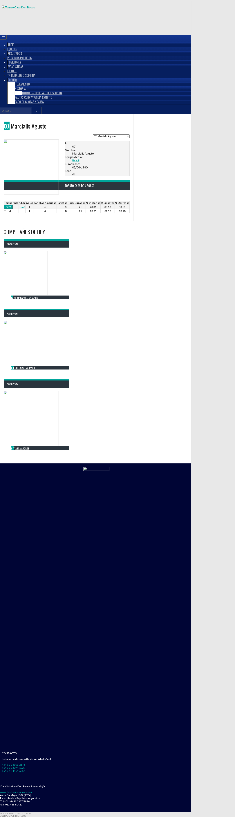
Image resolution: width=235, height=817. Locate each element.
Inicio (11, 44)
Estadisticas (15, 66)
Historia (20, 88)
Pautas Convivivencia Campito (33, 97)
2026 (8, 206)
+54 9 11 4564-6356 (13, 770)
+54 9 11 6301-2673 (13, 764)
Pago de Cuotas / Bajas (29, 102)
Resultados (15, 53)
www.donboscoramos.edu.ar (16, 792)
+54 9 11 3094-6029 (13, 767)
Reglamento (22, 84)
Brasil (75, 160)
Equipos (12, 49)
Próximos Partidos (19, 58)
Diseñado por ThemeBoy (13, 816)
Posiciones (14, 62)
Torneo (12, 80)
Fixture (12, 71)
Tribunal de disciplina (21, 75)
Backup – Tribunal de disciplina (42, 93)
